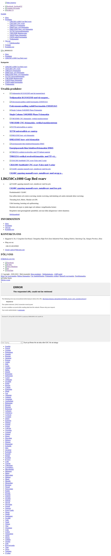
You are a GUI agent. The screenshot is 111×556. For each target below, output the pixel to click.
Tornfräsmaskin (80, 276)
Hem (7, 18)
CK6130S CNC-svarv (17, 23)
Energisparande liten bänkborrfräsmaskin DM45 (31, 148)
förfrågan (13, 214)
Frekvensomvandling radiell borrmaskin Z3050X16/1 (33, 106)
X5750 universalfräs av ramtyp (23, 131)
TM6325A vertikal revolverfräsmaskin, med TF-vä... (33, 156)
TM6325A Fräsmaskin (17, 25)
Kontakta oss (9, 47)
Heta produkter (36, 274)
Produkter (8, 19)
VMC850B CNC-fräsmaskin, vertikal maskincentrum (33, 123)
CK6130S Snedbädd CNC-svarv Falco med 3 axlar (32, 165)
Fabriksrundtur (15, 43)
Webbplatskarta (47, 274)
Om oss (7, 41)
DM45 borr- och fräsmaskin (19, 27)
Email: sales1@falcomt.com (15, 250)
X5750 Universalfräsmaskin (19, 31)
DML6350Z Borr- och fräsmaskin (21, 29)
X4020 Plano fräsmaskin (18, 35)
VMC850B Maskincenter (18, 33)
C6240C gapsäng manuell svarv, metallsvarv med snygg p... (36, 173)
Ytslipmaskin (14, 39)
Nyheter (8, 45)
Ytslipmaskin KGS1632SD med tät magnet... (29, 97)
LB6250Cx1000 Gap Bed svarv (21, 21)
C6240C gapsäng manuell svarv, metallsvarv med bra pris (35, 188)
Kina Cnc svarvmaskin (8, 276)
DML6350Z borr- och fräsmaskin (24, 139)
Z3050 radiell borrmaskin (18, 37)
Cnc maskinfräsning (37, 276)
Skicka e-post (5, 280)
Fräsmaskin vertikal (52, 276)
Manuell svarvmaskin (66, 276)
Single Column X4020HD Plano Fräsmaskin (29, 114)
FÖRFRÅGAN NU (8, 259)
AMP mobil (58, 274)
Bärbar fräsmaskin (23, 276)
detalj (18, 214)
